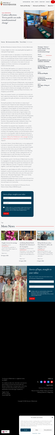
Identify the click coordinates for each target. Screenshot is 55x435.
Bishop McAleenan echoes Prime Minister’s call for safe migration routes (45, 245)
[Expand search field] (53, 1)
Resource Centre (35, 390)
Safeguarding (50, 392)
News (44, 248)
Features (3, 42)
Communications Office (13, 42)
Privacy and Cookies (48, 388)
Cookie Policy (34, 433)
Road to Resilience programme (11, 138)
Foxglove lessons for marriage (9, 243)
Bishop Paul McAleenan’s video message (17, 137)
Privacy (39, 433)
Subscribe (6, 213)
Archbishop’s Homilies (29, 248)
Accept (25, 430)
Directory (41, 388)
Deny (37, 430)
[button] (52, 417)
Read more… (5, 253)
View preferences (48, 430)
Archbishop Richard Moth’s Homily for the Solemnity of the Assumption (27, 245)
